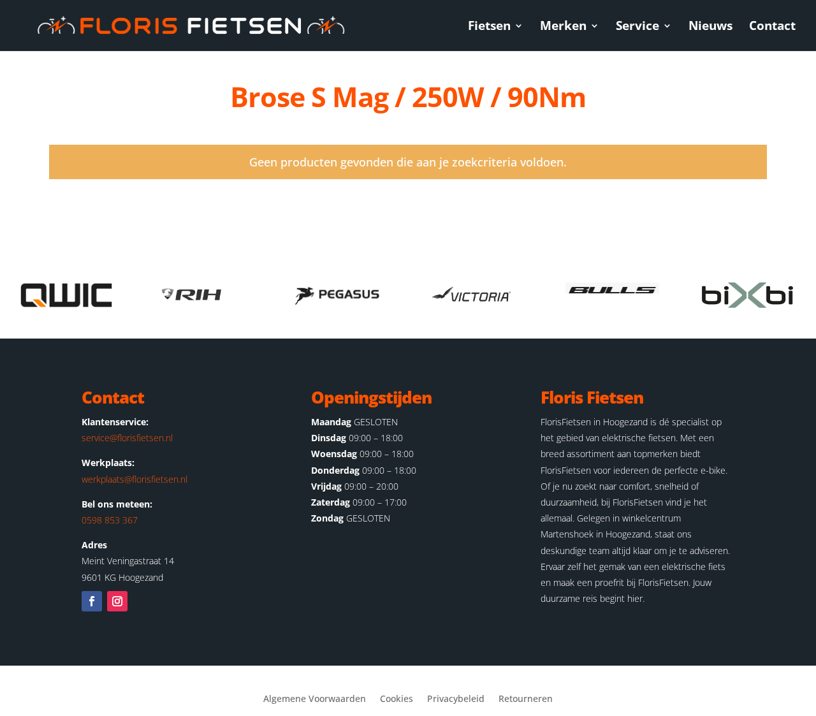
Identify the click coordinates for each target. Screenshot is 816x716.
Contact (772, 27)
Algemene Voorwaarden (314, 699)
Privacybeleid (455, 699)
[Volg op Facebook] (92, 601)
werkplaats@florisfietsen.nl (134, 479)
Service (637, 27)
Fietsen (489, 27)
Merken (563, 27)
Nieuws (710, 27)
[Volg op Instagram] (117, 601)
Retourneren (526, 699)
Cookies (396, 699)
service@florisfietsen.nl (127, 438)
